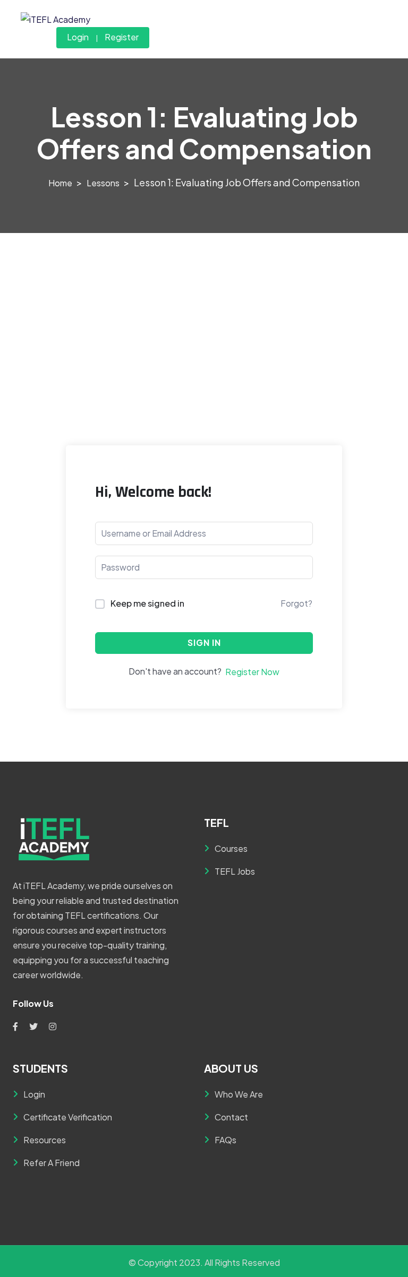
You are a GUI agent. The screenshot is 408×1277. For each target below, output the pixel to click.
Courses (231, 848)
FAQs (225, 1139)
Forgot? (296, 603)
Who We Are (239, 1094)
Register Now (252, 671)
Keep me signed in (147, 603)
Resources (44, 1139)
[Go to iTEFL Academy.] (60, 182)
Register (122, 36)
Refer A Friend (51, 1162)
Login (78, 36)
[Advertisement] (204, 312)
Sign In (204, 642)
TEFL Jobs (235, 871)
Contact (231, 1117)
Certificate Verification (67, 1117)
